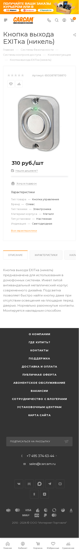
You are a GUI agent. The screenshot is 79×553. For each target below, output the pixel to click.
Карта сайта (39, 415)
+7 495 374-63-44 (40, 456)
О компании (39, 334)
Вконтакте (19, 483)
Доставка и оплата (39, 366)
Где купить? (39, 342)
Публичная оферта (39, 374)
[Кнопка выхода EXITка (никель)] (39, 123)
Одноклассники (34, 494)
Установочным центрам (39, 407)
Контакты (39, 350)
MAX (39, 483)
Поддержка (39, 358)
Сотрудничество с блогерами (39, 399)
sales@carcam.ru (42, 464)
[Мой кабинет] (64, 20)
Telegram (49, 483)
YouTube (60, 483)
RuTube (29, 483)
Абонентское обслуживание (39, 382)
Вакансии (39, 390)
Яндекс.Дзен (44, 494)
